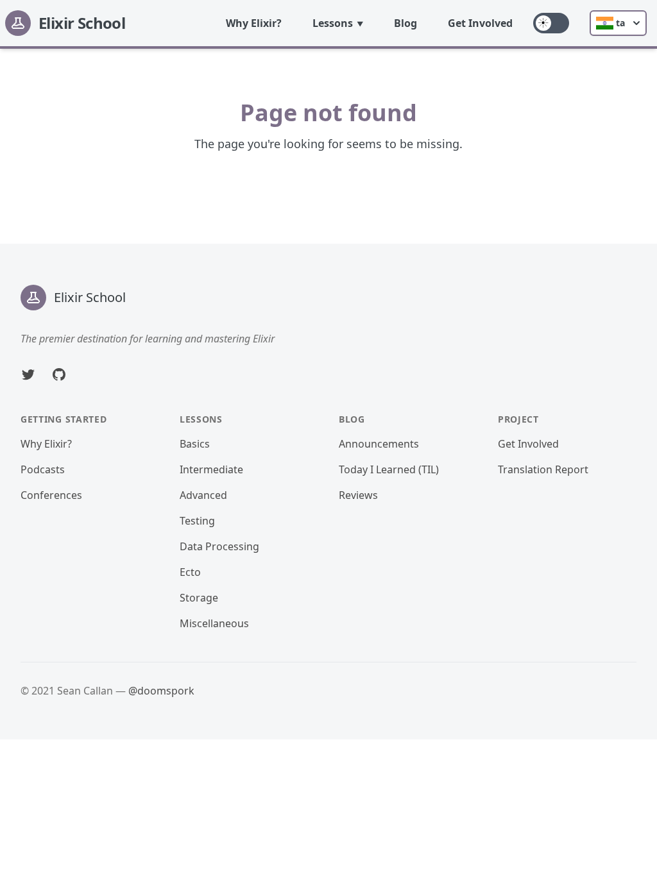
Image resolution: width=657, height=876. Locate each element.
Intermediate (211, 469)
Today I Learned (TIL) (389, 469)
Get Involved (480, 23)
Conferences (51, 495)
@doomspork (161, 691)
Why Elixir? (254, 23)
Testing (197, 521)
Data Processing (219, 546)
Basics (195, 444)
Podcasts (43, 469)
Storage (199, 598)
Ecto (190, 572)
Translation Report (543, 469)
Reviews (358, 495)
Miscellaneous (214, 623)
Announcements (379, 444)
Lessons (332, 23)
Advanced (203, 495)
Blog (405, 23)
